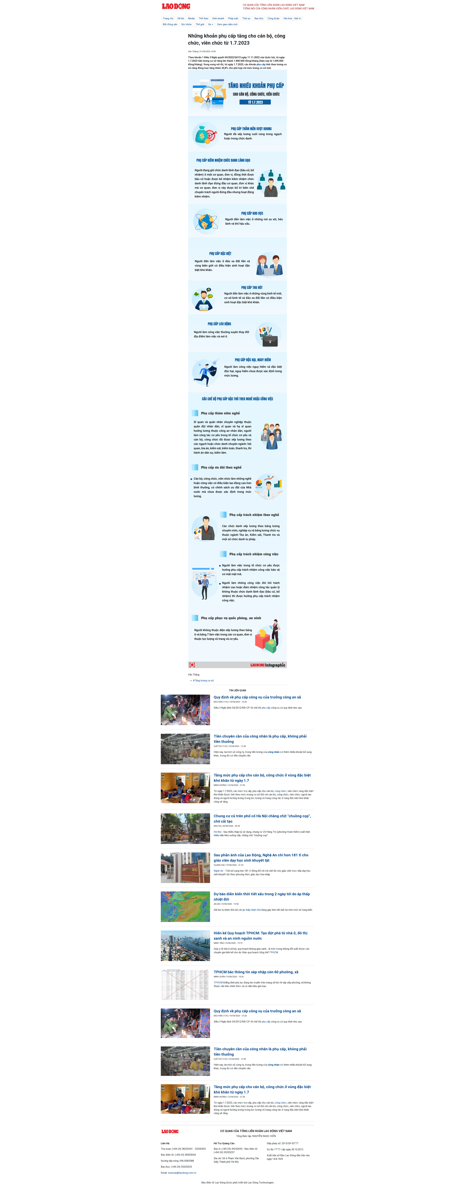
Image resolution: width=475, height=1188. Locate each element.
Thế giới (200, 24)
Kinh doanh (218, 18)
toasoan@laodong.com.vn (182, 1172)
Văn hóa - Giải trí (292, 18)
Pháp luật (233, 18)
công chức (280, 791)
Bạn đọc (259, 18)
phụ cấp (261, 64)
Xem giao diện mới (227, 24)
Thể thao (203, 18)
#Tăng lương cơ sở (203, 680)
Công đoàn (273, 18)
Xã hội (180, 18)
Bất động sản (170, 24)
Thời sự (246, 18)
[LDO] (185, 710)
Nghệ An (218, 870)
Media (191, 18)
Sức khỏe (186, 24)
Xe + (210, 24)
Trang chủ (168, 18)
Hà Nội (217, 831)
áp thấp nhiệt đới (251, 909)
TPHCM (273, 952)
